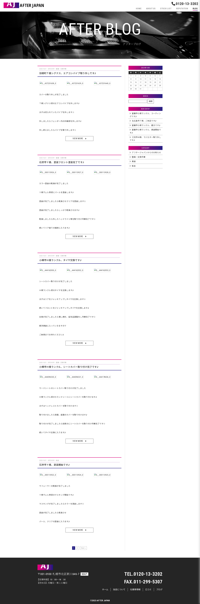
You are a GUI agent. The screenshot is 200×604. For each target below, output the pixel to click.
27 (155, 85)
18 (145, 82)
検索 (151, 101)
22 (131, 85)
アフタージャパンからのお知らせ (146, 152)
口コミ (148, 589)
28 (160, 85)
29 (131, 89)
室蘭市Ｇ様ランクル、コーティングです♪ (145, 115)
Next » (83, 548)
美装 (134, 161)
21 (160, 82)
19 (150, 82)
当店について (119, 589)
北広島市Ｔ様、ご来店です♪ (144, 121)
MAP (84, 574)
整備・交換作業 (138, 157)
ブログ (159, 589)
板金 (134, 166)
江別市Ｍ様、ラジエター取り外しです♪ (145, 138)
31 (140, 89)
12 (150, 79)
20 (155, 82)
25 (145, 85)
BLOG (195, 8)
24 (140, 85)
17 (140, 82)
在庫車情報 (135, 589)
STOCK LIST (166, 8)
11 (145, 79)
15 (131, 82)
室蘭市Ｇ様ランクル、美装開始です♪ (145, 131)
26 (150, 85)
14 (160, 79)
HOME (138, 8)
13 (155, 79)
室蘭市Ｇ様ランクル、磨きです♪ (146, 125)
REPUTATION (182, 8)
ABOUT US (150, 8)
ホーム (105, 589)
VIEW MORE (78, 138)
